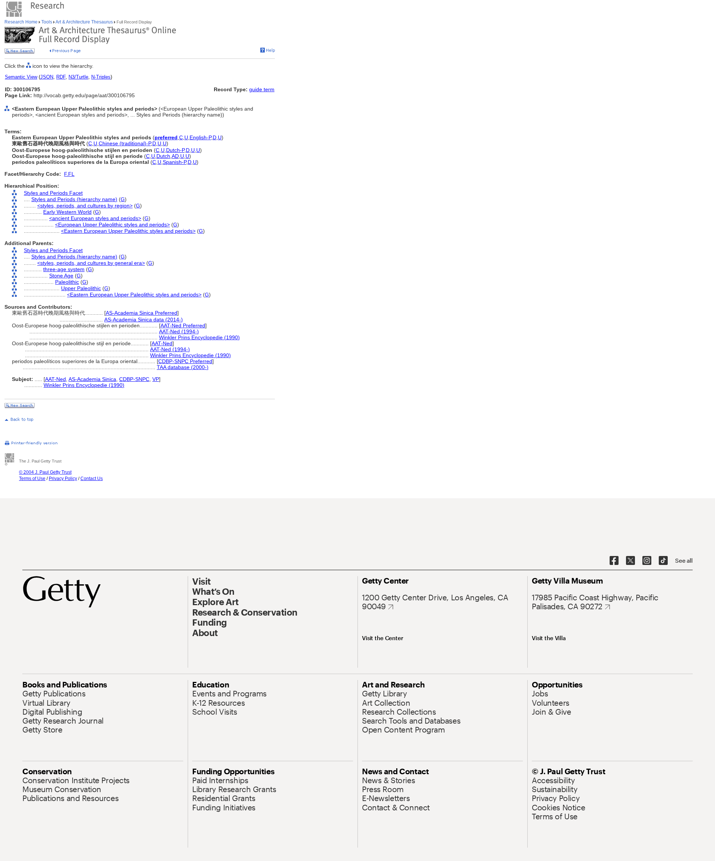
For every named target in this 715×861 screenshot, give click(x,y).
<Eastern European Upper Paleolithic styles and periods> (128, 231)
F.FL (69, 174)
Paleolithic (67, 282)
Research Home (21, 22)
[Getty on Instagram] (646, 560)
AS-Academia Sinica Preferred (141, 313)
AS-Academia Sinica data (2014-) (143, 320)
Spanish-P (174, 162)
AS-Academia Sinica (92, 379)
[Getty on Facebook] (614, 560)
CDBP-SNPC (134, 379)
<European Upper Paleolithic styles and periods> (112, 225)
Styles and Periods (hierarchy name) (74, 199)
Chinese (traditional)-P (125, 143)
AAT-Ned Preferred (183, 325)
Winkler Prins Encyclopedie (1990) (199, 337)
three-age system (64, 269)
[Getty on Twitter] (630, 560)
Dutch (163, 156)
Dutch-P (175, 150)
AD (175, 156)
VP (155, 379)
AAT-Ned (162, 343)
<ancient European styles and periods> (95, 218)
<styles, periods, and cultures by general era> (91, 263)
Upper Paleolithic (81, 288)
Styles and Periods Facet (53, 193)
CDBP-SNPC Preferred (185, 361)
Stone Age (61, 276)
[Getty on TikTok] (663, 560)
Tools (46, 22)
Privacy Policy (63, 478)
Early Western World (67, 212)
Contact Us (91, 478)
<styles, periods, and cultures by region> (85, 206)
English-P (200, 137)
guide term (261, 89)
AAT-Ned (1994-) (179, 331)
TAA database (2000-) (183, 367)
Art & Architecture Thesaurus (84, 22)
